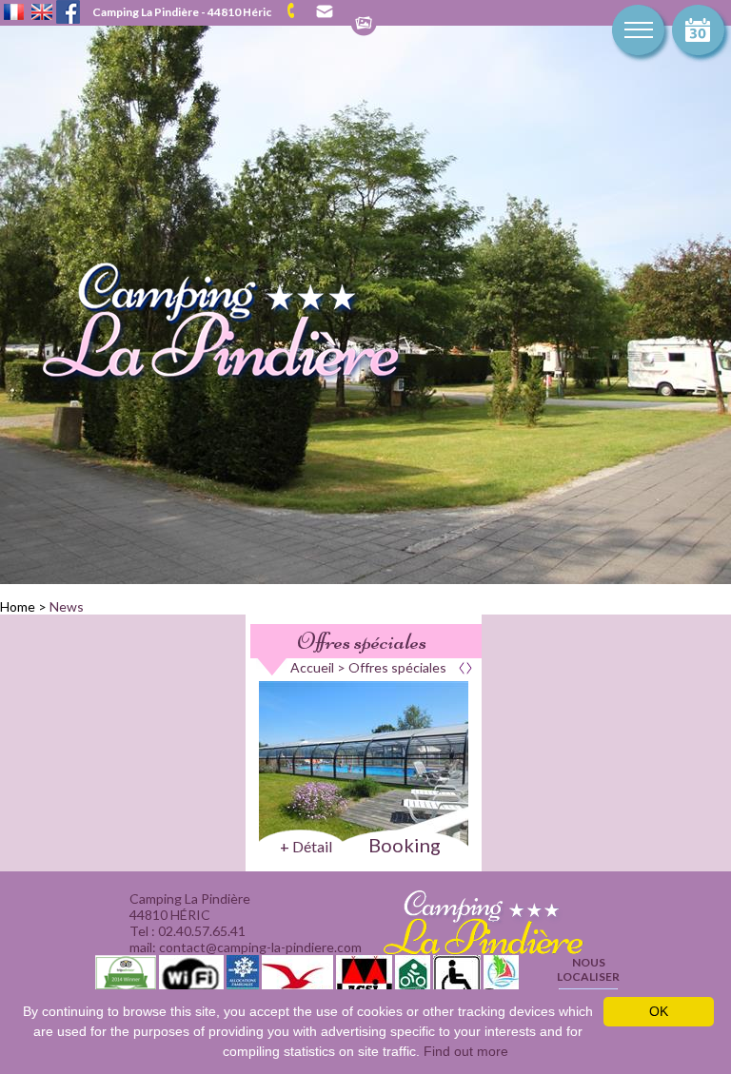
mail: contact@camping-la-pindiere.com (323, 12)
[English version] (41, 13)
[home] (203, 380)
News (66, 606)
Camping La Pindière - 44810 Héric (181, 12)
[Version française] (14, 13)
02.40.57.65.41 (297, 11)
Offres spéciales (361, 641)
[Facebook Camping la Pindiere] (68, 10)
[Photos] (363, 24)
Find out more (466, 1051)
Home (17, 606)
